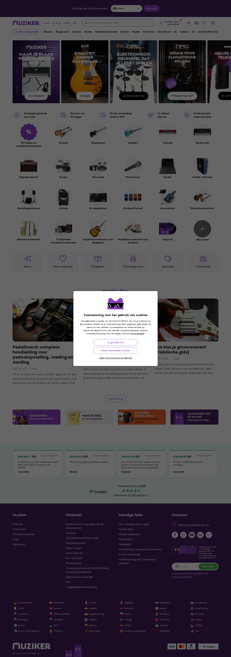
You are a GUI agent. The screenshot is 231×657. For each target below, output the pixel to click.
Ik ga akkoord (115, 342)
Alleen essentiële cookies (115, 350)
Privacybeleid (137, 333)
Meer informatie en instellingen (115, 358)
